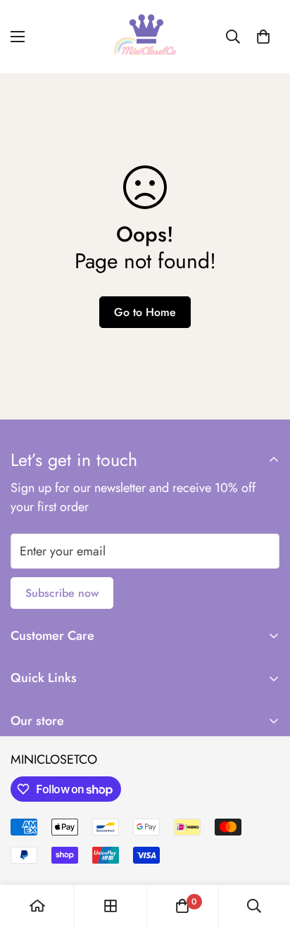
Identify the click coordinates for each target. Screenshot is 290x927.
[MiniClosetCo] (145, 36)
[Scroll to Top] (265, 852)
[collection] (110, 906)
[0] (263, 36)
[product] (37, 905)
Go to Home (145, 312)
